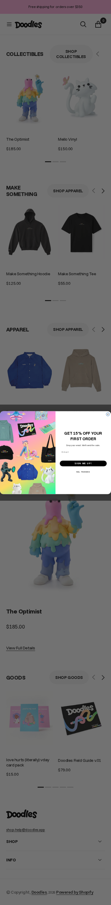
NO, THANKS (83, 472)
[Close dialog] (107, 414)
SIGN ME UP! (83, 463)
